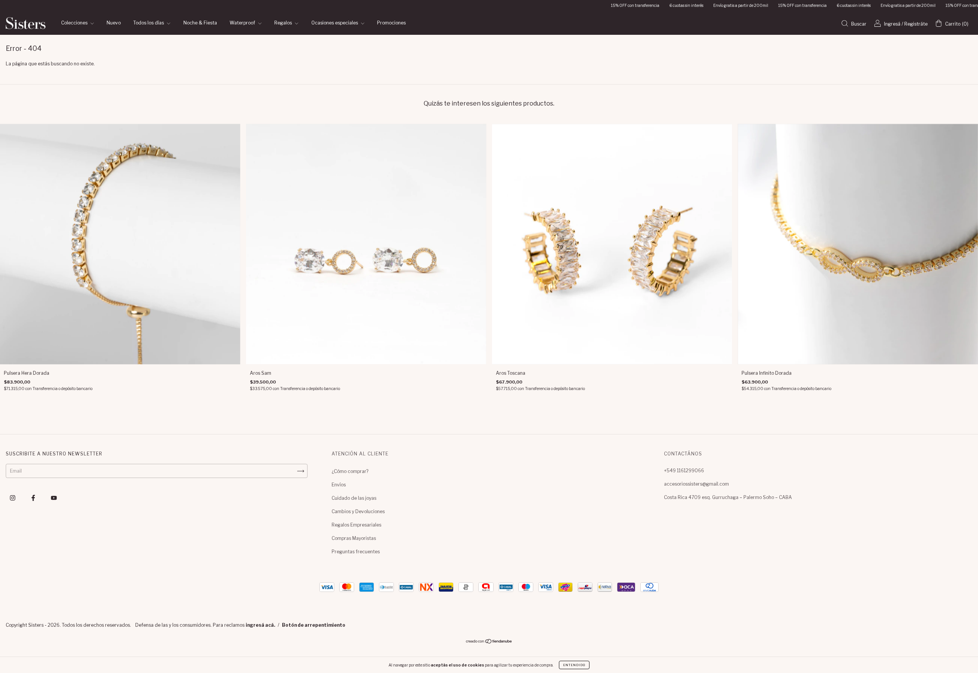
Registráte (916, 24)
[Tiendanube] (489, 642)
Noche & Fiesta (200, 23)
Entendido (574, 665)
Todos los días (149, 23)
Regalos (283, 23)
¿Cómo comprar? (350, 471)
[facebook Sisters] (33, 498)
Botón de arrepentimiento (313, 625)
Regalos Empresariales (356, 525)
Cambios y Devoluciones (358, 511)
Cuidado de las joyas (354, 498)
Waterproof (243, 23)
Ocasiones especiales (335, 23)
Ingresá (892, 24)
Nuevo (114, 23)
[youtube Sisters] (54, 498)
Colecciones (75, 23)
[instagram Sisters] (13, 498)
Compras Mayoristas (354, 538)
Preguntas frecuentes (356, 551)
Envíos (339, 485)
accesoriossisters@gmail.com (696, 484)
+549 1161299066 (684, 470)
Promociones (391, 23)
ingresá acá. (260, 625)
